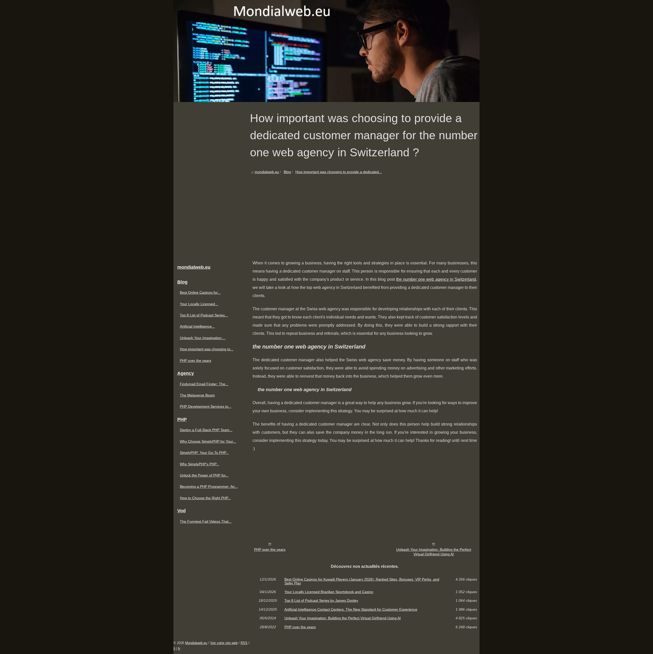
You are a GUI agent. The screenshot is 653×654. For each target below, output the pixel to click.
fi (174, 648)
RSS (244, 643)
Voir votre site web (223, 643)
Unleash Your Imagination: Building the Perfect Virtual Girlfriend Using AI (433, 551)
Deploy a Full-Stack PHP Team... (206, 430)
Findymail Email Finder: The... (204, 384)
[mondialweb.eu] (326, 51)
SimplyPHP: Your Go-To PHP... (204, 453)
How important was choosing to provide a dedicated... (338, 172)
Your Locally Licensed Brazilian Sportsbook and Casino (328, 592)
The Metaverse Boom (197, 395)
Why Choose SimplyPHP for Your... (208, 441)
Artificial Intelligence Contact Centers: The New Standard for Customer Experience (350, 609)
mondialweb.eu (267, 172)
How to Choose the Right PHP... (205, 498)
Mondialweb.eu (196, 643)
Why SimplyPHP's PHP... (199, 464)
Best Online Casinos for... (200, 292)
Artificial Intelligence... (197, 326)
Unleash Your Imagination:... (202, 338)
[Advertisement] (365, 213)
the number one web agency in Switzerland (436, 279)
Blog (287, 172)
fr (179, 648)
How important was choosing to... (206, 349)
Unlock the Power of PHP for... (204, 475)
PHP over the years (269, 549)
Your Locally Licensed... (199, 304)
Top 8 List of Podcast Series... (204, 315)
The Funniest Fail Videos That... (206, 521)
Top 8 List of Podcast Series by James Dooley (321, 600)
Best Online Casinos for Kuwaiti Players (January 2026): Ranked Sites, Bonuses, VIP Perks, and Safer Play (361, 581)
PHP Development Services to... (205, 406)
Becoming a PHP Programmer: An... (209, 486)
